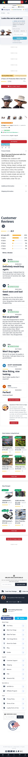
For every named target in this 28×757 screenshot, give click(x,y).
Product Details (5, 151)
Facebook (8, 618)
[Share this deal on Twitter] (5, 147)
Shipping (9, 665)
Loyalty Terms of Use (13, 708)
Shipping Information (7, 191)
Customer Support (12, 660)
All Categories (6, 9)
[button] (9, 127)
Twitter (22, 618)
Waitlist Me (20, 38)
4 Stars (3, 241)
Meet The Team (11, 634)
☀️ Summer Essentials (16, 9)
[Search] (22, 2)
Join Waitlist (14, 141)
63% (25, 238)
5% (26, 248)
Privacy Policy (10, 699)
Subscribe (20, 717)
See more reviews (14, 400)
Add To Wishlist (5, 144)
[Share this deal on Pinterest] (9, 147)
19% (25, 240)
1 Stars (3, 249)
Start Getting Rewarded (15, 610)
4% (26, 246)
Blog (8, 648)
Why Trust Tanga (11, 630)
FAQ (20, 601)
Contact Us (14, 423)
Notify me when (16, 28)
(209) (9, 81)
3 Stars (3, 243)
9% (26, 243)
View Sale (14, 476)
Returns (9, 669)
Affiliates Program (12, 691)
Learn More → (11, 611)
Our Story (9, 625)
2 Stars (3, 246)
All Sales (3, 13)
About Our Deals (11, 643)
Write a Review (7, 253)
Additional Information (7, 186)
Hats (8, 13)
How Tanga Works (12, 639)
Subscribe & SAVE (21, 584)
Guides (9, 652)
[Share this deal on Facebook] (2, 147)
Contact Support (12, 601)
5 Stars (3, 238)
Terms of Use (10, 703)
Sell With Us (10, 686)
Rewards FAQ (10, 678)
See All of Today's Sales (14, 539)
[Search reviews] (3, 226)
